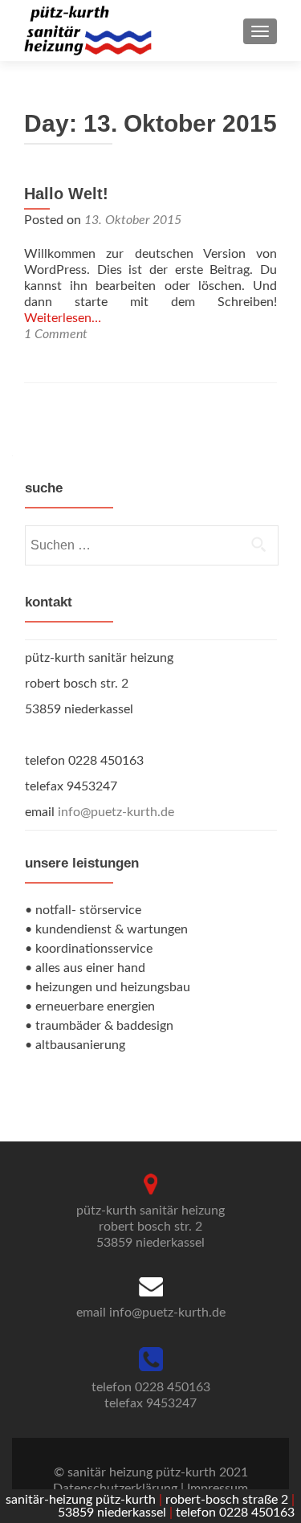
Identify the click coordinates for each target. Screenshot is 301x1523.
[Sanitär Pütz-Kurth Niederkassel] (88, 30)
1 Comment (55, 334)
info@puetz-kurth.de (116, 812)
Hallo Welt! (66, 193)
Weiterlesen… (62, 318)
